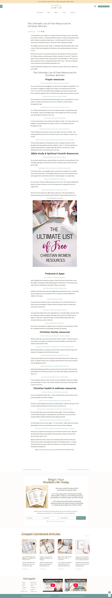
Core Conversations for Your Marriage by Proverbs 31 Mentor (55, 336)
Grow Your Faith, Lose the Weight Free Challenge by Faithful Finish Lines (55, 409)
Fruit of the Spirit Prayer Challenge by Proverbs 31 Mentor (55, 83)
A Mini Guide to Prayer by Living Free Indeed (55, 118)
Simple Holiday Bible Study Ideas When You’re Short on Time (78, 469)
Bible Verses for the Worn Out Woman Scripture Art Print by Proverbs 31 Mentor (54, 428)
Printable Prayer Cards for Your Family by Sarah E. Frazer (55, 107)
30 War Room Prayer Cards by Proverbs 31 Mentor (55, 96)
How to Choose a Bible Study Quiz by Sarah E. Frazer (55, 189)
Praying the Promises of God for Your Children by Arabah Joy (55, 129)
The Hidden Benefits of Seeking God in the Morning (32, 469)
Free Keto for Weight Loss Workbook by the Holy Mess (55, 392)
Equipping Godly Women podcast (55, 299)
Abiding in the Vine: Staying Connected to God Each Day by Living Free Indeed (55, 139)
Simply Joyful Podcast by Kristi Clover (55, 323)
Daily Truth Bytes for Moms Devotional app (54, 277)
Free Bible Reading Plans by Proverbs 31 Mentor (55, 157)
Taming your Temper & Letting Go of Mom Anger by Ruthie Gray (54, 420)
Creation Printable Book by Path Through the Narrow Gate (55, 355)
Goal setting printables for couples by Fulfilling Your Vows (55, 366)
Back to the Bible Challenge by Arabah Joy (55, 179)
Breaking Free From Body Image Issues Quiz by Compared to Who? (55, 400)
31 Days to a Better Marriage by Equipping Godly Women (54, 377)
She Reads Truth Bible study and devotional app (54, 310)
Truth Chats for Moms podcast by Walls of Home (55, 288)
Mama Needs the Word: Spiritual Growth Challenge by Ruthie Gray (55, 168)
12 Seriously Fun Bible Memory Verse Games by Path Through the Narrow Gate (55, 346)
